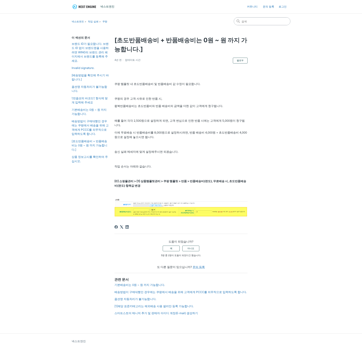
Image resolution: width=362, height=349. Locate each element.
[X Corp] (121, 227)
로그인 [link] (283, 6)
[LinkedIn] (127, 227)
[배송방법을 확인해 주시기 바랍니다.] (90, 77)
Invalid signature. (83, 68)
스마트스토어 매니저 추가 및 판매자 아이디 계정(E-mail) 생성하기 (156, 313)
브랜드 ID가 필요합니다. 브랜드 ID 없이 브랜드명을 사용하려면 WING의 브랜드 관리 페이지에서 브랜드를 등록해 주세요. (90, 52)
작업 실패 (93, 21)
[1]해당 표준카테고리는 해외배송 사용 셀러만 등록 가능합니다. (154, 306)
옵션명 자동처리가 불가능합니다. (89, 89)
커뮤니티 (252, 6)
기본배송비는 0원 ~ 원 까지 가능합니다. (89, 112)
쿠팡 (104, 21)
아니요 (190, 248)
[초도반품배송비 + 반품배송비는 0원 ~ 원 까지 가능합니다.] (89, 145)
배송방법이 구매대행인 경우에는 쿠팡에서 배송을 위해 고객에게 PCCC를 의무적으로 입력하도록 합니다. (90, 127)
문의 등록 (268, 6)
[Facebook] (116, 227)
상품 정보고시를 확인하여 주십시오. (90, 159)
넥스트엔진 (78, 21)
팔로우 (240, 60)
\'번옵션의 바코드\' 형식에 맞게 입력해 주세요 (90, 100)
